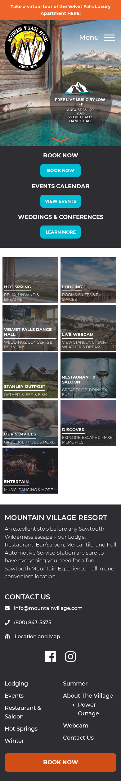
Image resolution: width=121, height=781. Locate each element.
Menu (90, 37)
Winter (14, 740)
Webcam (75, 725)
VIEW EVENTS (60, 201)
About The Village (88, 695)
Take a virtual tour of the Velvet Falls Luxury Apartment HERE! (60, 10)
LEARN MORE (61, 232)
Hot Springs (21, 728)
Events (14, 695)
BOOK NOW (60, 170)
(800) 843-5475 (32, 622)
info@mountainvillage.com (48, 608)
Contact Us (78, 737)
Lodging (16, 683)
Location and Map (37, 636)
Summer (75, 683)
